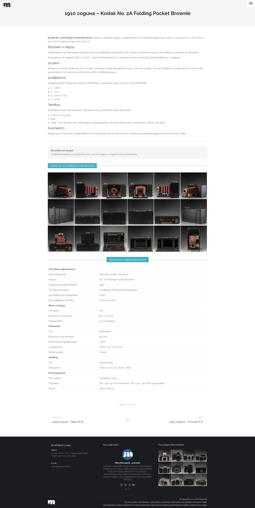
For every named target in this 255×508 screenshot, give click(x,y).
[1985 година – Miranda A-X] (189, 480)
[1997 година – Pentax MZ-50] (164, 468)
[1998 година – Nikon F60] (177, 480)
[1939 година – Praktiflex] (164, 456)
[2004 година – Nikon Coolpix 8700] (177, 456)
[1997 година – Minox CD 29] (201, 468)
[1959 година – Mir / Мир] (201, 480)
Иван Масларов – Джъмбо (127, 463)
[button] (126, 489)
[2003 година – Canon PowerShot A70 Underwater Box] (164, 480)
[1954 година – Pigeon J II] (189, 456)
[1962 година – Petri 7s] (201, 456)
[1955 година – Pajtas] (177, 468)
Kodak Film (131, 405)
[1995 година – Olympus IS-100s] (189, 468)
